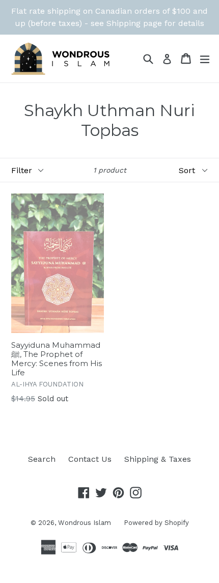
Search (42, 459)
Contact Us (90, 459)
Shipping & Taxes (157, 459)
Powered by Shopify (156, 522)
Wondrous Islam (84, 522)
